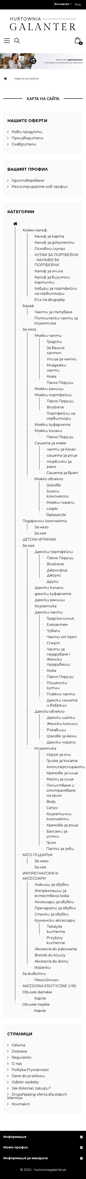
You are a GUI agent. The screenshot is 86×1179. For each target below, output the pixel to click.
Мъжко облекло (48, 479)
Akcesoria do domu (52, 961)
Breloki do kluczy (50, 955)
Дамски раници (50, 600)
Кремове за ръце (62, 825)
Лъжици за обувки (52, 884)
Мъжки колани (48, 431)
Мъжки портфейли (53, 395)
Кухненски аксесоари (55, 920)
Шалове (54, 485)
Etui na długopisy (49, 300)
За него (29, 329)
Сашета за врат (62, 473)
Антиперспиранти (66, 767)
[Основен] (15, 224)
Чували (53, 631)
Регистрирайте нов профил (39, 187)
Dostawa (19, 1051)
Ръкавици (56, 730)
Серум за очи (59, 754)
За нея (40, 533)
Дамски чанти (49, 612)
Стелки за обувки (52, 914)
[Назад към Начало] (5, 78)
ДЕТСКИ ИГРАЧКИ (39, 539)
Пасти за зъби (60, 849)
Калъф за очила (49, 271)
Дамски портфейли (54, 552)
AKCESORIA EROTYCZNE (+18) (49, 986)
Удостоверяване (27, 180)
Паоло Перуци (60, 383)
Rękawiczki (56, 515)
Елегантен (57, 624)
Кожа (51, 376)
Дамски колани (49, 588)
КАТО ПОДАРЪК (37, 855)
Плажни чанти (61, 694)
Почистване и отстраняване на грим (61, 790)
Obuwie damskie (37, 992)
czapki (52, 509)
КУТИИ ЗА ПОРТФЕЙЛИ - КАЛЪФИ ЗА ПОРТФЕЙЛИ (56, 260)
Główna (18, 1045)
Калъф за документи (54, 242)
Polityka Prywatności (30, 1070)
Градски (54, 342)
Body (51, 802)
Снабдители (23, 144)
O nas (16, 1064)
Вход (78, 4)
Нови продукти (26, 132)
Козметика (45, 606)
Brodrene (55, 407)
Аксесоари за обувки (54, 902)
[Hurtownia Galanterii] (43, 23)
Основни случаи (50, 249)
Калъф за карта (49, 236)
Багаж (28, 306)
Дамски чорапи (61, 742)
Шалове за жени (62, 736)
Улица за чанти (62, 359)
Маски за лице (60, 779)
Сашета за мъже (50, 443)
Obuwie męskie (36, 1004)
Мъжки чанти (48, 335)
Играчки (42, 967)
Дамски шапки (61, 718)
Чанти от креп (62, 637)
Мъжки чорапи (61, 502)
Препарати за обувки (55, 908)
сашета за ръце (62, 455)
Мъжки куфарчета (52, 425)
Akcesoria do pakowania (56, 949)
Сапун (52, 808)
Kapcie (40, 998)
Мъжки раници (49, 389)
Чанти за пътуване (54, 312)
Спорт (53, 643)
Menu (6, 40)
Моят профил (15, 1147)
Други (52, 581)
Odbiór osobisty (25, 1082)
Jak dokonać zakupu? (31, 1088)
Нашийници (46, 980)
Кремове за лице (62, 773)
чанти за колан (61, 449)
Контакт (20, 1104)
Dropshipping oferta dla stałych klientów (37, 1096)
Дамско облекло (50, 711)
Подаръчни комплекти (44, 521)
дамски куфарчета (53, 594)
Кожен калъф (34, 230)
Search (17, 40)
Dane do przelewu (28, 1076)
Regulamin (21, 1057)
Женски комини (62, 724)
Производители (27, 138)
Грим (51, 842)
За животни (34, 974)
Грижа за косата (62, 761)
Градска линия (60, 618)
